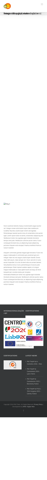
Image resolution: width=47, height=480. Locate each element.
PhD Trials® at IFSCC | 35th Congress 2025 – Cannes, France (34, 391)
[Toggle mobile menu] (42, 4)
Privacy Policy (38, 404)
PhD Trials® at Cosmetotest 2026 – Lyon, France (33, 371)
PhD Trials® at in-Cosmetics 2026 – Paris (34, 362)
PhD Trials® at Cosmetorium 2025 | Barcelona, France (33, 381)
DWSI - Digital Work (29, 406)
